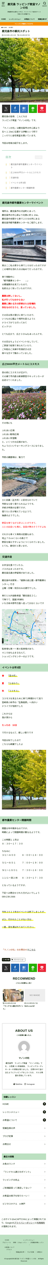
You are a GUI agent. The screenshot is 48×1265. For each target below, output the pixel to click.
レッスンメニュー (15, 19)
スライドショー (19, 960)
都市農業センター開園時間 (22, 188)
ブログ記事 (8, 1136)
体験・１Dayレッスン (20, 1242)
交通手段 (15, 178)
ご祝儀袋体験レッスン (37, 1242)
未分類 (7, 960)
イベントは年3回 (18, 183)
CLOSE (38, 157)
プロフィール (6, 1242)
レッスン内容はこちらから (24, 24)
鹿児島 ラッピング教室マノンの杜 (24, 6)
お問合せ (7, 1144)
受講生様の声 (42, 19)
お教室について (29, 19)
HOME (3, 19)
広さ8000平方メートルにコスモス (26, 172)
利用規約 (41, 1223)
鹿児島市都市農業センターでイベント (26, 166)
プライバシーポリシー (24, 1223)
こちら (32, 950)
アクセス (9, 1249)
